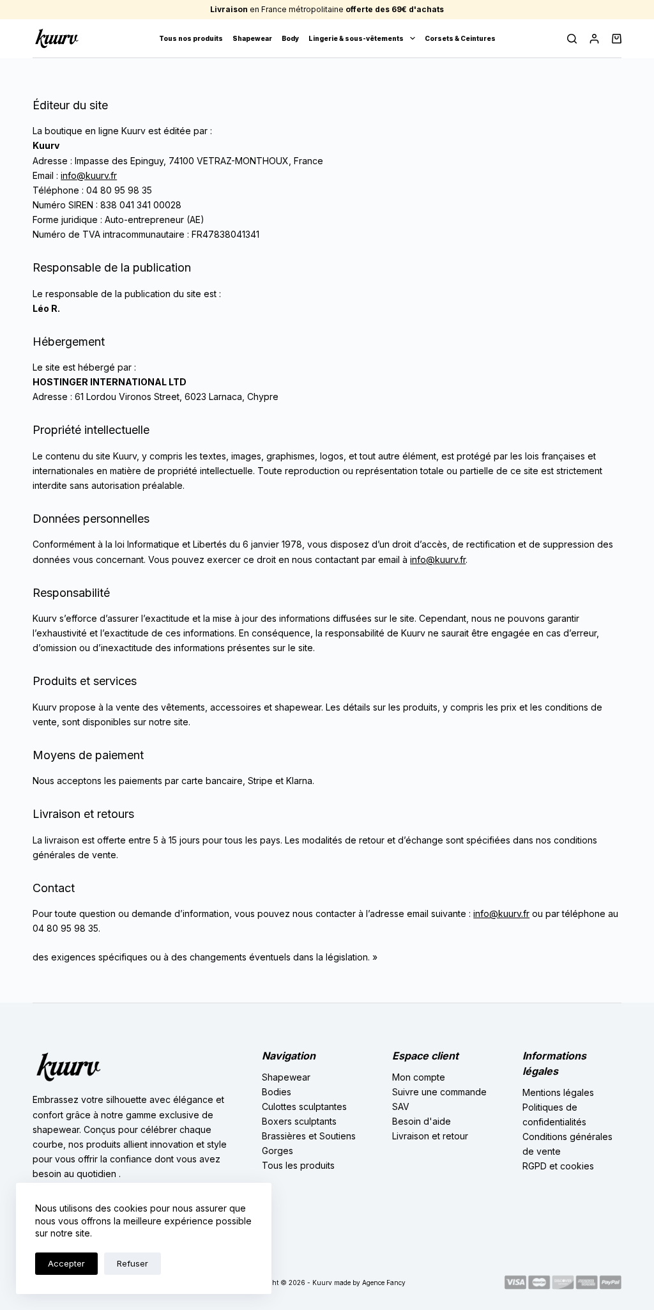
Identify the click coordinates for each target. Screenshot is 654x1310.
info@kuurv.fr (89, 175)
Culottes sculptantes (304, 1106)
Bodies (276, 1091)
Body (290, 38)
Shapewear (252, 38)
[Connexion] (594, 38)
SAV (400, 1106)
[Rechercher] (572, 38)
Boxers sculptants (299, 1121)
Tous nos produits (191, 38)
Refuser (132, 1263)
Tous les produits (298, 1165)
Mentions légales (558, 1092)
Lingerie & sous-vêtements (356, 38)
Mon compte (418, 1077)
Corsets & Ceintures (460, 38)
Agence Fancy (384, 1282)
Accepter (66, 1263)
